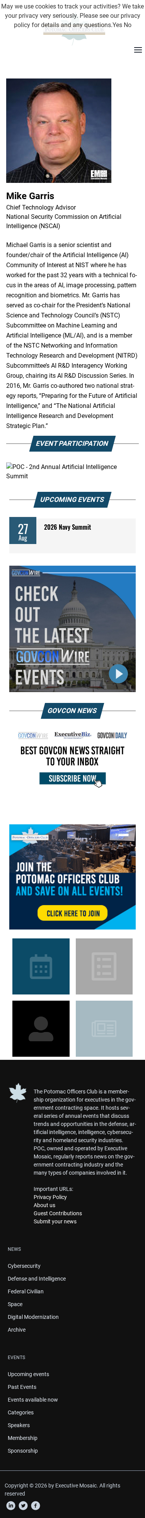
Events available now (33, 1400)
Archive (17, 1330)
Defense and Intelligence (37, 1279)
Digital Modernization (33, 1317)
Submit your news (55, 1221)
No (127, 25)
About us (44, 1205)
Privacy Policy (50, 1197)
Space (15, 1304)
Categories (21, 1412)
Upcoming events (28, 1374)
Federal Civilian (26, 1291)
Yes (117, 25)
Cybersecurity (24, 1266)
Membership (23, 1438)
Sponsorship (23, 1451)
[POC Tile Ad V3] (72, 877)
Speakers (19, 1425)
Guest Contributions (58, 1213)
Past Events (22, 1387)
